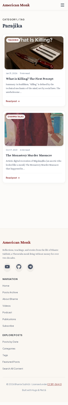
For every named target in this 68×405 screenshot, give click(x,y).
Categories (9, 348)
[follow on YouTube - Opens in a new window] (7, 267)
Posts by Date (10, 341)
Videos (7, 305)
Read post (13, 101)
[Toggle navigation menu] (62, 5)
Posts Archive (10, 292)
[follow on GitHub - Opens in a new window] (19, 267)
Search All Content (13, 368)
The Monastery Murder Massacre (29, 155)
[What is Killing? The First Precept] (34, 52)
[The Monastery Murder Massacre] (34, 129)
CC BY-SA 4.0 (54, 384)
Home (6, 285)
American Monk (17, 242)
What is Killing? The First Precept (29, 78)
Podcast (7, 312)
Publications (9, 319)
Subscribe (8, 325)
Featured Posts (11, 361)
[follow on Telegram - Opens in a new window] (30, 267)
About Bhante (10, 298)
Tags (5, 355)
